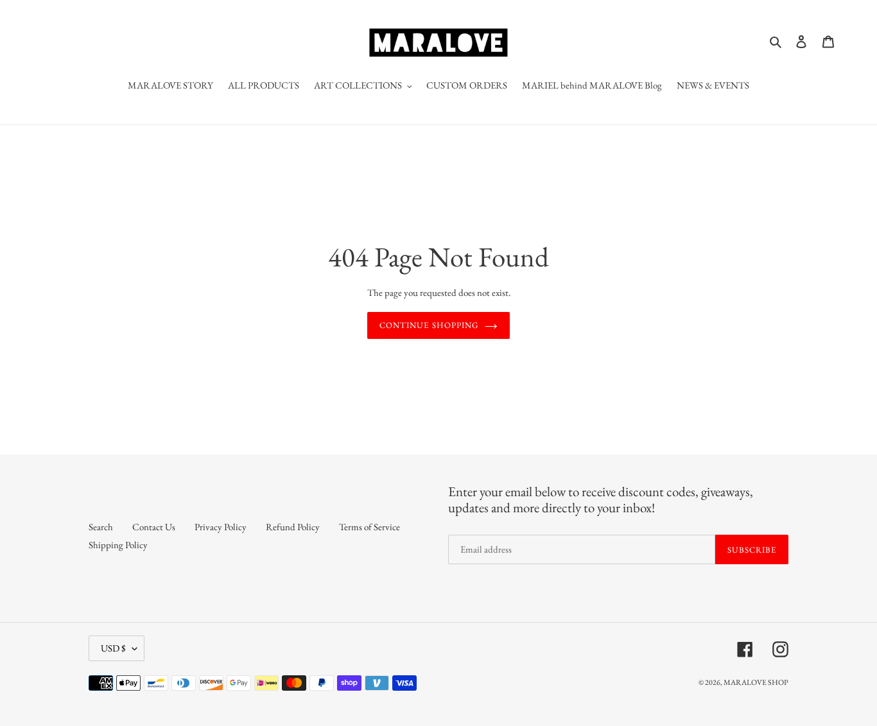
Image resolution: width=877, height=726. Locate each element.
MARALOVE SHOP (756, 682)
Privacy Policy (221, 527)
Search (101, 527)
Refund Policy (293, 527)
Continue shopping (428, 325)
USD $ (113, 648)
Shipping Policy (118, 545)
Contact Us (153, 527)
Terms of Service (369, 527)
